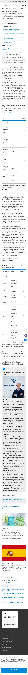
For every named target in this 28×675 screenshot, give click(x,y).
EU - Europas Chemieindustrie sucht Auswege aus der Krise (13, 594)
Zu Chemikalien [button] (6, 541)
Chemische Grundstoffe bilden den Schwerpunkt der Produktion (11, 30)
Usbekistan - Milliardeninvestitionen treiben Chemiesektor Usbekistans (13, 598)
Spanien (4, 506)
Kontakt (19, 1)
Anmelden (24, 1)
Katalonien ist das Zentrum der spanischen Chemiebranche (13, 34)
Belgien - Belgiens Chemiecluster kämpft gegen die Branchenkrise (13, 590)
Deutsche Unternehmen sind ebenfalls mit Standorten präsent (13, 37)
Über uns (9, 1)
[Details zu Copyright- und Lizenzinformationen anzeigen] (24, 397)
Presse (16, 1)
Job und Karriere (5, 635)
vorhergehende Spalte (5, 113)
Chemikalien (5, 528)
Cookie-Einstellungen (7, 641)
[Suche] (25, 5)
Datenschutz (5, 638)
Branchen (4, 508)
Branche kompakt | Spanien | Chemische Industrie (11, 48)
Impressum (4, 650)
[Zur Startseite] (8, 6)
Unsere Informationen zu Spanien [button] (10, 573)
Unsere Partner (5, 632)
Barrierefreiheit (5, 644)
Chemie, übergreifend (13, 506)
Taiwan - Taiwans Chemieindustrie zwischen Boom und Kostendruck (12, 585)
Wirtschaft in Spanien (8, 563)
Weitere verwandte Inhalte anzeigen (13, 602)
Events (13, 1)
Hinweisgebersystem (6, 647)
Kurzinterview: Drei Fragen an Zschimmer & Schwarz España (13, 41)
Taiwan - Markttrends (7, 582)
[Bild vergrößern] (14, 387)
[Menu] (23, 5)
